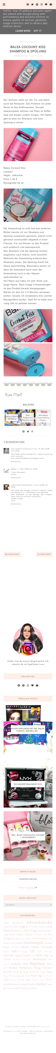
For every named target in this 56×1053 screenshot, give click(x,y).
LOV (39, 951)
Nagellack (37, 963)
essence (41, 983)
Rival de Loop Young (41, 971)
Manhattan (39, 959)
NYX (25, 963)
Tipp (40, 975)
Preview (47, 967)
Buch (12, 934)
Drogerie (9, 938)
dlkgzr (14, 469)
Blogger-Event (37, 930)
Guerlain (48, 942)
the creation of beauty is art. (24, 449)
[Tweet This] (28, 431)
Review (8, 971)
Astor (16, 926)
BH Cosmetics (40, 926)
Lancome (48, 951)
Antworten (16, 462)
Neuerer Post (12, 554)
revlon (10, 988)
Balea (24, 41)
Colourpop (37, 934)
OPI (5, 968)
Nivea (49, 963)
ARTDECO (17, 922)
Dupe (17, 938)
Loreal (26, 955)
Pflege (38, 967)
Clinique (28, 934)
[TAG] (49, 979)
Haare (32, 41)
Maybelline (16, 963)
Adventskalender (39, 922)
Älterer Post (44, 554)
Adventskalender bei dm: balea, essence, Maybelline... (28, 729)
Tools (6, 979)
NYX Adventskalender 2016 (28, 784)
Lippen (18, 955)
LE (32, 951)
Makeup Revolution (22, 959)
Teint (33, 975)
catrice (24, 984)
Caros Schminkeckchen (21, 485)
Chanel (19, 934)
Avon (30, 926)
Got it (38, 31)
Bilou (27, 930)
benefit (16, 984)
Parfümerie (25, 967)
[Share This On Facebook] (23, 431)
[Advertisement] (28, 589)
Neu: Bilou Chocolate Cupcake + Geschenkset (28, 836)
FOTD (35, 938)
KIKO (15, 951)
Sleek (27, 975)
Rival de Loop (20, 971)
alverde (8, 984)
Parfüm (13, 967)
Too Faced (48, 975)
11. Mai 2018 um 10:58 (27, 469)
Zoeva (42, 980)
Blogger (45, 1027)
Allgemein (8, 926)
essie (50, 984)
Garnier (19, 942)
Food (12, 942)
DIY (45, 934)
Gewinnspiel (33, 942)
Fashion (42, 938)
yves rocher (31, 988)
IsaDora (7, 951)
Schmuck (20, 975)
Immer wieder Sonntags (36, 946)
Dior (50, 934)
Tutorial (20, 979)
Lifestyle (9, 955)
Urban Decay (32, 979)
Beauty (15, 930)
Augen (23, 926)
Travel (12, 980)
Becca (21, 931)
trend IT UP (19, 988)
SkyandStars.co (28, 1033)
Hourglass (16, 947)
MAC (39, 955)
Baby (49, 926)
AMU (6, 922)
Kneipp (24, 951)
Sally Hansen (9, 975)
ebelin (32, 984)
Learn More (23, 31)
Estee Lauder (26, 938)
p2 (5, 988)
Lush (33, 955)
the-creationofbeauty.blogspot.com (27, 458)
